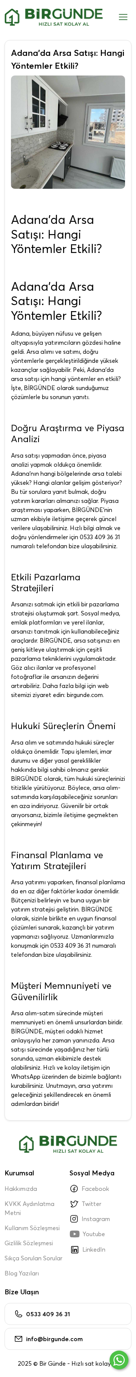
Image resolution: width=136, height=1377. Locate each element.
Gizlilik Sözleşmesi (29, 1243)
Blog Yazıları (22, 1273)
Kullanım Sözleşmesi (32, 1228)
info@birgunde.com (54, 1339)
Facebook (95, 1188)
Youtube (87, 1233)
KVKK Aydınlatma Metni (29, 1208)
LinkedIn (93, 1249)
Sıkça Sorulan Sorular (33, 1258)
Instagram (96, 1219)
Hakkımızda (21, 1188)
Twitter (91, 1203)
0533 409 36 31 (48, 1314)
